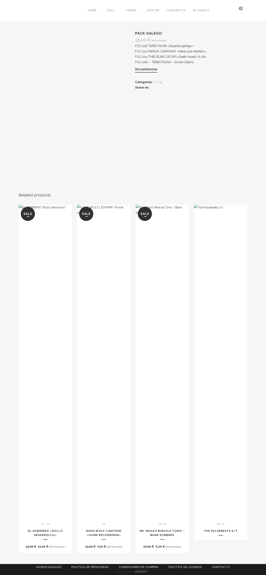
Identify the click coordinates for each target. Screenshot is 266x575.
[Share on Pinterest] (168, 87)
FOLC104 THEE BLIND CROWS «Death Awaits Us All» (171, 56)
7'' (155, 82)
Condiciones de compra (139, 567)
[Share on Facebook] (153, 87)
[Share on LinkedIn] (163, 87)
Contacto (221, 567)
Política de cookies (185, 567)
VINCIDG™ (141, 571)
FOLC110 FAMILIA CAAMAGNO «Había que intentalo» (170, 51)
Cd (160, 523)
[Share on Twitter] (158, 87)
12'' (43, 523)
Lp (160, 82)
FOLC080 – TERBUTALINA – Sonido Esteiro (164, 62)
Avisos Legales (48, 567)
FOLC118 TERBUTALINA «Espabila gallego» (164, 46)
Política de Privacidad (90, 567)
